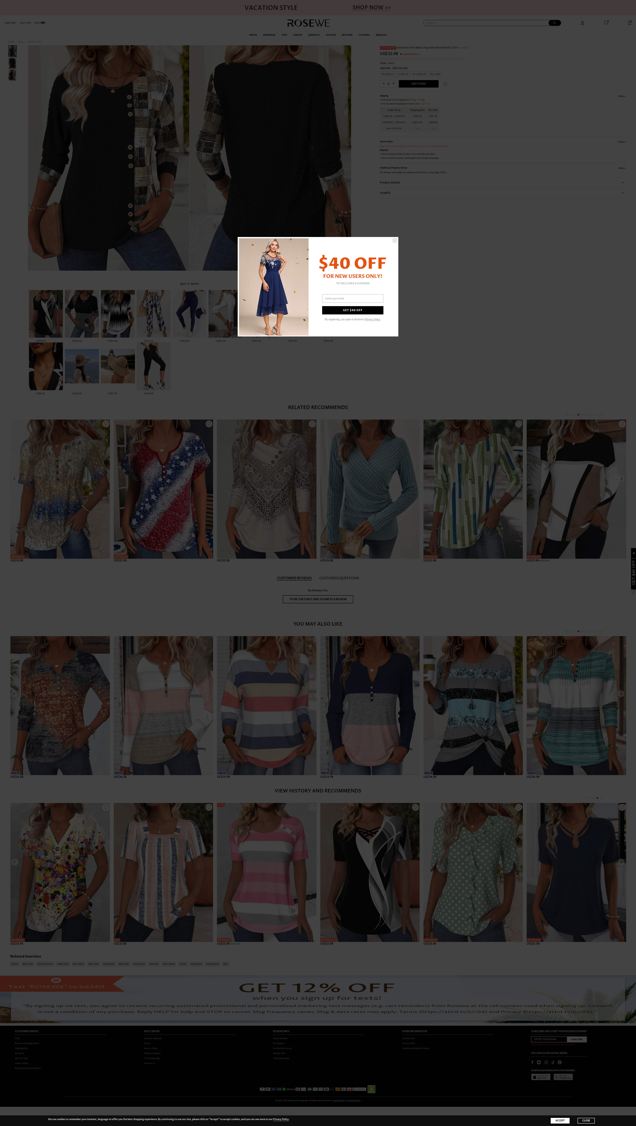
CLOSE (586, 1120)
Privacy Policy (281, 1119)
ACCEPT (560, 1120)
